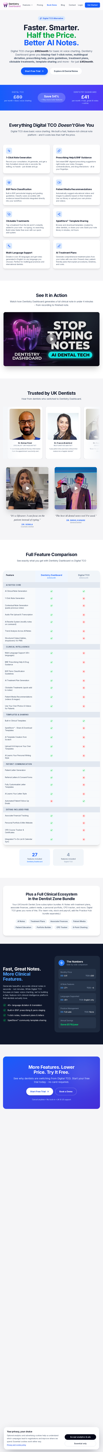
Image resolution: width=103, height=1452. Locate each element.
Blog (63, 5)
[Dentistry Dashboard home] (12, 5)
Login (80, 5)
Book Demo (52, 5)
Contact (72, 5)
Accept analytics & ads (80, 1437)
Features (26, 5)
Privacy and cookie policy (16, 1445)
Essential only (80, 1443)
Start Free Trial (32, 71)
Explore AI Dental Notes (66, 71)
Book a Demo (65, 1091)
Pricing (40, 5)
